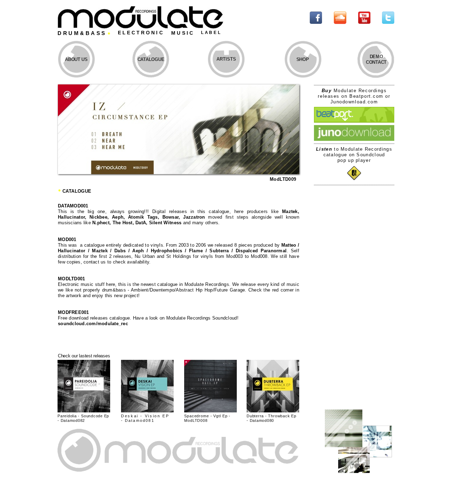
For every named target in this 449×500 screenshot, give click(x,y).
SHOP (302, 59)
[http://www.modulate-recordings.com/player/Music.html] (354, 179)
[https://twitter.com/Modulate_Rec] (388, 22)
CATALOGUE (151, 59)
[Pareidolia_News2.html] (84, 410)
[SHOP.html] (273, 410)
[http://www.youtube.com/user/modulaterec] (364, 22)
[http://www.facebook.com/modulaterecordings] (316, 22)
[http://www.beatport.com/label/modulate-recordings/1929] (354, 121)
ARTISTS (226, 59)
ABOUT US (76, 59)
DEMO (376, 56)
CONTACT (376, 62)
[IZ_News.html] (178, 172)
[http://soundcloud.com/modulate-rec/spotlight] (340, 23)
